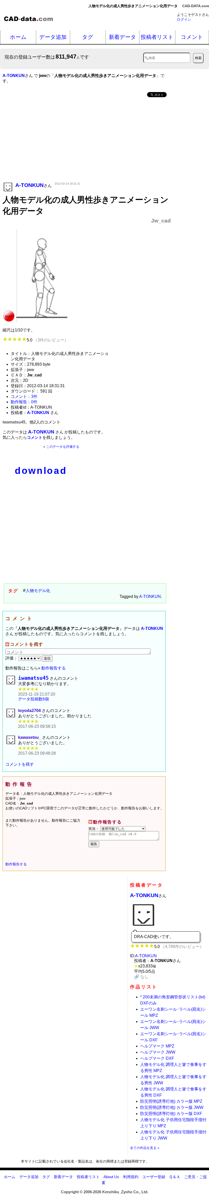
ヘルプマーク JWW (157, 1052)
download (41, 470)
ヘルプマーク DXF (157, 1058)
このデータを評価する (62, 447)
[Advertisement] (87, 140)
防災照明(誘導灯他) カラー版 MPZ (171, 1101)
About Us (111, 1177)
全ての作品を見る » (144, 1148)
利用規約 (130, 1177)
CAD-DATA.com (195, 6)
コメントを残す (19, 764)
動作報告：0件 (24, 402)
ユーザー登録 (153, 1177)
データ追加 (53, 37)
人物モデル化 (38, 590)
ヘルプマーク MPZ (157, 1046)
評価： (12, 658)
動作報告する (53, 668)
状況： (94, 829)
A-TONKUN (150, 596)
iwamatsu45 (33, 678)
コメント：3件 (24, 396)
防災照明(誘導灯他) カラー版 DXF (171, 1113)
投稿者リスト (157, 37)
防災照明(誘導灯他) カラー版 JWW (171, 1107)
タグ (87, 37)
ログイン (184, 19)
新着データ (122, 37)
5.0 (47, 340)
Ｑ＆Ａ (174, 1177)
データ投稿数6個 (33, 699)
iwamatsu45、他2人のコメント (31, 422)
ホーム (18, 37)
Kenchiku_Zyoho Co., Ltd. (125, 1192)
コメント (192, 37)
